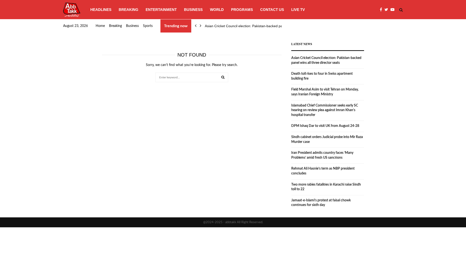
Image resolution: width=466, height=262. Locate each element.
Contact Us (272, 10)
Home (100, 26)
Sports (148, 26)
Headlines (100, 10)
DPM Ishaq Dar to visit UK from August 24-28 (325, 126)
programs (242, 10)
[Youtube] (394, 10)
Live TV (298, 10)
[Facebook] (382, 10)
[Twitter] (387, 10)
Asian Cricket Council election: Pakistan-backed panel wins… (251, 26)
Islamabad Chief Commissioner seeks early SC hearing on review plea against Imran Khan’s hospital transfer (324, 110)
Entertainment (161, 10)
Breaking (128, 10)
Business (193, 10)
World (217, 10)
